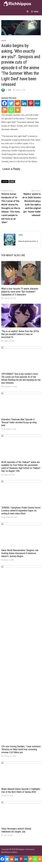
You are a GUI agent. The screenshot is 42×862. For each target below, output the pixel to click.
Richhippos (20, 849)
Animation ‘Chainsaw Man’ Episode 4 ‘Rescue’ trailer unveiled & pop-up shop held (19, 422)
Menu (36, 11)
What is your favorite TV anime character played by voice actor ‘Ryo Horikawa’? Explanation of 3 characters (19, 291)
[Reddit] (18, 103)
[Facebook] (5, 103)
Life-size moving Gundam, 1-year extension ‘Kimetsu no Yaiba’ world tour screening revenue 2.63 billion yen (21, 749)
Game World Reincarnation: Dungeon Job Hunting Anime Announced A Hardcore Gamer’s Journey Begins (19, 553)
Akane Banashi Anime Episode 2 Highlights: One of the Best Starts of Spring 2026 (21, 790)
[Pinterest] (31, 103)
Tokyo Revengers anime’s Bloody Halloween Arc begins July (16, 830)
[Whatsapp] (11, 110)
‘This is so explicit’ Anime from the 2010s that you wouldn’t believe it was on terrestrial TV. (20, 334)
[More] (18, 110)
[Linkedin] (24, 103)
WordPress (5, 852)
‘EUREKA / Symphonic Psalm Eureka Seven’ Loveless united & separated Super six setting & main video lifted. (21, 510)
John (9, 90)
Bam (15, 852)
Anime (3, 40)
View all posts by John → (28, 241)
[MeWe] (37, 103)
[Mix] (5, 110)
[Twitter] (11, 103)
